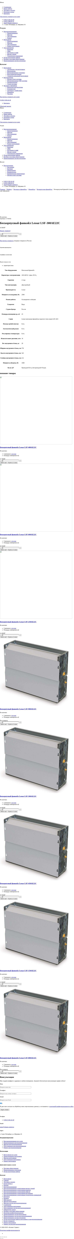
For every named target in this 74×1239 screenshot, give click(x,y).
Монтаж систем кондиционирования (15, 1203)
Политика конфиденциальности (13, 1213)
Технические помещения (15, 56)
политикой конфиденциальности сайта (61, 1106)
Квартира (10, 49)
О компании (7, 7)
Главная (6, 1180)
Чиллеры (10, 94)
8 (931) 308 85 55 (9, 21)
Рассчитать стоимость (6, 241)
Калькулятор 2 (8, 1183)
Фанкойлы (10, 92)
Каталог (6, 1185)
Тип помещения (9, 48)
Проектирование (12, 33)
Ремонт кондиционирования (12, 1147)
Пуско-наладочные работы (12, 57)
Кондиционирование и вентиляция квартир (17, 1190)
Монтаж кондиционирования (13, 1144)
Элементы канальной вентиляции (17, 76)
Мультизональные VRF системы (17, 81)
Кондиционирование (10, 31)
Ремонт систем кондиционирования (15, 1224)
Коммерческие (11, 172)
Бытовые (10, 169)
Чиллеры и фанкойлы (10, 85)
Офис (9, 51)
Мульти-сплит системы (14, 175)
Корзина (6, 1198)
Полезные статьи (9, 12)
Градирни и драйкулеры (14, 90)
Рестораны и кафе (12, 52)
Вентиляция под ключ (10, 1155)
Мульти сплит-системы (14, 79)
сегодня (13, 454)
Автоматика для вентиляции (16, 69)
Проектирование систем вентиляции (15, 1214)
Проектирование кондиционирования (15, 1143)
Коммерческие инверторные (16, 173)
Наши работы (8, 8)
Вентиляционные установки (16, 72)
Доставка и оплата (9, 10)
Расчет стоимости (9, 1221)
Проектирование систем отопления (14, 61)
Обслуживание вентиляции (12, 1159)
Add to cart (3, 236)
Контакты (7, 13)
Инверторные (11, 170)
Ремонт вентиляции (13, 46)
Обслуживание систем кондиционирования (17, 1208)
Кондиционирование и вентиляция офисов (17, 1192)
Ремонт (9, 38)
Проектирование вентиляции (13, 1156)
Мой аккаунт (8, 1200)
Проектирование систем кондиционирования (18, 1216)
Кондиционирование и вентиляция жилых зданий (19, 1188)
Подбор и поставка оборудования (14, 59)
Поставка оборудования (11, 1168)
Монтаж (9, 35)
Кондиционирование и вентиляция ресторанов (18, 1193)
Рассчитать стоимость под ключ (10, 97)
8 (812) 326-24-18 (9, 19)
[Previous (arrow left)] (0, 1238)
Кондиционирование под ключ (13, 1141)
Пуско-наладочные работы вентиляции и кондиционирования (23, 1219)
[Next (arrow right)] (2, 1238)
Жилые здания (11, 54)
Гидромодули (11, 89)
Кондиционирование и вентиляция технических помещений (22, 1195)
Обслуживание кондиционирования (15, 1146)
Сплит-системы (12, 84)
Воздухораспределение (14, 74)
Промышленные (12, 82)
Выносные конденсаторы (15, 87)
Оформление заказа (10, 1209)
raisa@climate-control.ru (11, 23)
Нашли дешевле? (5, 231)
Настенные (10, 167)
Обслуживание (12, 36)
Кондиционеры (8, 77)
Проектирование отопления (12, 1170)
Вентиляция (7, 39)
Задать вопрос (5, 1109)
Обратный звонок (5, 106)
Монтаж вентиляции (10, 1158)
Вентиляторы (11, 71)
